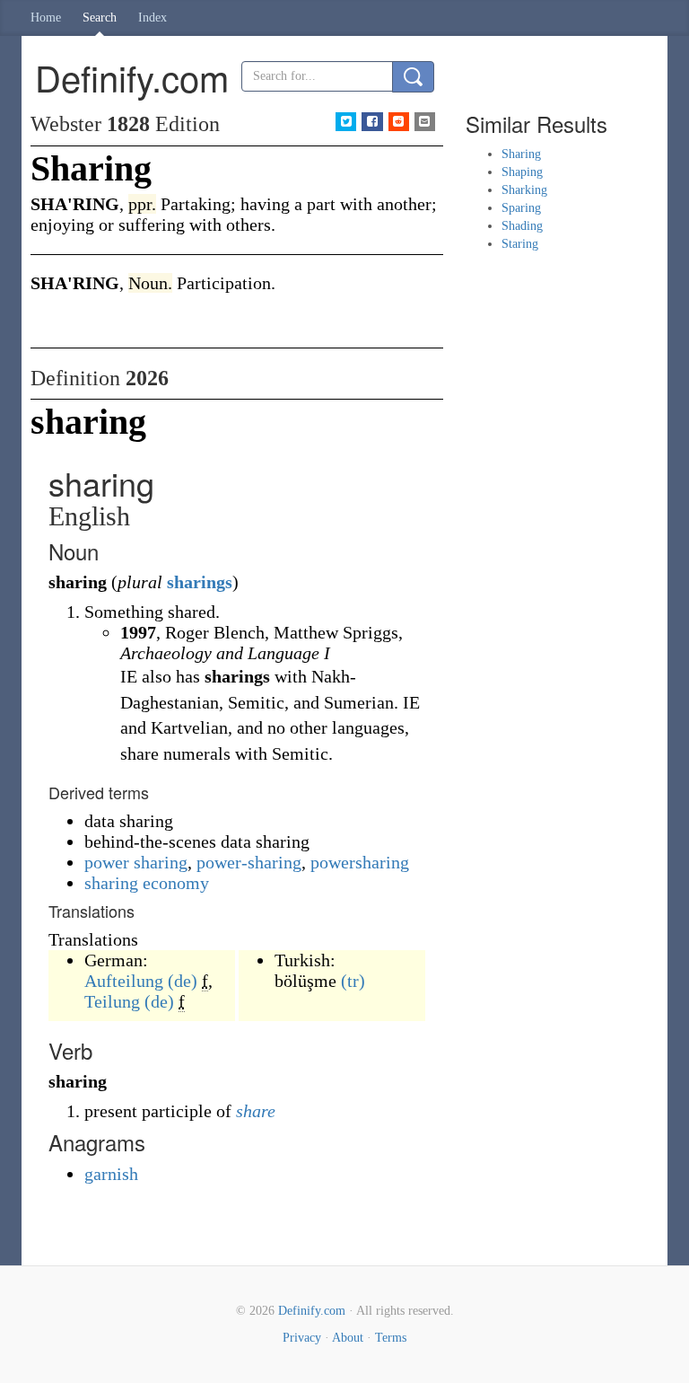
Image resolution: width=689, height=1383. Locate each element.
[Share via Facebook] (372, 121)
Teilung (112, 1001)
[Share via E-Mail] (425, 121)
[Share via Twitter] (346, 121)
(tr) (353, 981)
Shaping (522, 172)
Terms (390, 1337)
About (347, 1337)
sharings (199, 582)
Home (46, 17)
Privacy (302, 1337)
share (255, 1111)
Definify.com (311, 1310)
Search (100, 17)
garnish (111, 1174)
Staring (519, 244)
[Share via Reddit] (399, 121)
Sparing (521, 208)
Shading (522, 226)
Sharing (521, 154)
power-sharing (248, 862)
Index (152, 17)
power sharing (136, 862)
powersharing (359, 862)
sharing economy (146, 883)
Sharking (524, 190)
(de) (182, 981)
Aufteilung (123, 981)
